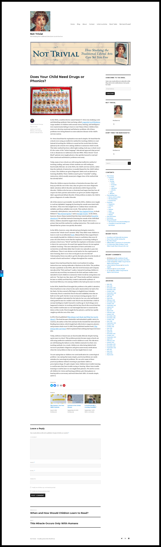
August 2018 (110, 295)
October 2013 (110, 335)
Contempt (111, 213)
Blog (78, 24)
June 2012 (109, 351)
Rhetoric (112, 193)
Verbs (112, 186)
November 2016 (111, 318)
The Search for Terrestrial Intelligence (119, 221)
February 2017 (111, 312)
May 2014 (109, 330)
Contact (92, 24)
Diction (112, 179)
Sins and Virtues (111, 216)
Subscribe (110, 93)
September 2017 (111, 305)
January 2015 (110, 325)
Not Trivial (36, 33)
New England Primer (86, 211)
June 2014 (109, 328)
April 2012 (109, 353)
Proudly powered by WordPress (46, 539)
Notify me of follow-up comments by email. (44, 487)
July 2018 (109, 296)
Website (33, 479)
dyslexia (32, 129)
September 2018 (111, 293)
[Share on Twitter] (1, 275)
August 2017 (110, 307)
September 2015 (111, 323)
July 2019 (109, 284)
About (85, 24)
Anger (110, 211)
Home (73, 24)
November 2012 (111, 346)
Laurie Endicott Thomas (36, 124)
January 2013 (110, 342)
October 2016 (110, 319)
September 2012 (111, 347)
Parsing (112, 181)
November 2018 (111, 289)
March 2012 (110, 354)
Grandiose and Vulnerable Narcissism (117, 237)
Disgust (110, 214)
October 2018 (110, 291)
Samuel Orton (39, 132)
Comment (33, 437)
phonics (32, 132)
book (72, 235)
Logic (111, 192)
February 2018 (111, 300)
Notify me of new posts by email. (41, 491)
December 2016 (111, 316)
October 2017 (110, 303)
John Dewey (38, 130)
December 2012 (111, 344)
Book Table (113, 24)
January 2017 (110, 314)
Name (32, 462)
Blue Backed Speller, (64, 214)
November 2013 (111, 333)
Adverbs (113, 190)
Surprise (110, 209)
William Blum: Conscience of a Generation (118, 242)
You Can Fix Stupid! (119, 268)
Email (32, 470)
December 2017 (111, 302)
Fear (109, 207)
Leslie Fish (110, 261)
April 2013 (109, 339)
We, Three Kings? (112, 241)
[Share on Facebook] (1, 272)
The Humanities (112, 199)
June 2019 (109, 286)
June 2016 (109, 321)
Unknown (109, 268)
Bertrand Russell (125, 24)
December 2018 (111, 288)
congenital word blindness (91, 122)
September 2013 (111, 337)
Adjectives (114, 188)
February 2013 (111, 340)
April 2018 (109, 298)
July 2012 (109, 349)
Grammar (111, 177)
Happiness (111, 204)
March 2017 (110, 310)
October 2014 (110, 326)
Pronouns (113, 184)
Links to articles (102, 24)
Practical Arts (112, 200)
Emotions (109, 202)
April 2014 (109, 332)
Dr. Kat (109, 270)
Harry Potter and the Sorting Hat (116, 239)
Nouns (113, 183)
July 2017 (109, 309)
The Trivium (110, 176)
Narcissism (110, 218)
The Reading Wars (112, 195)
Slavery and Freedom (114, 197)
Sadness (110, 206)
